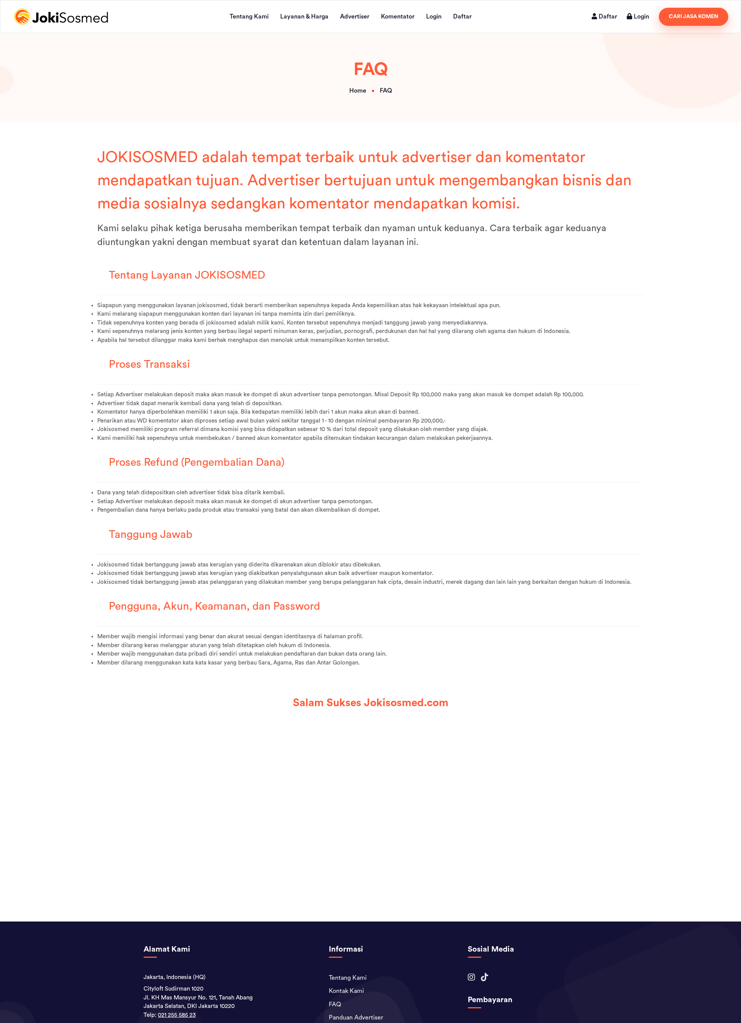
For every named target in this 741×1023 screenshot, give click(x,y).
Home (357, 91)
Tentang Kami (249, 17)
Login (434, 17)
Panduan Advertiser (356, 1018)
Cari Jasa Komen (693, 16)
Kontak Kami (346, 991)
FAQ (335, 1004)
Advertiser (354, 17)
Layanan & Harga (304, 17)
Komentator (397, 17)
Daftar (462, 17)
